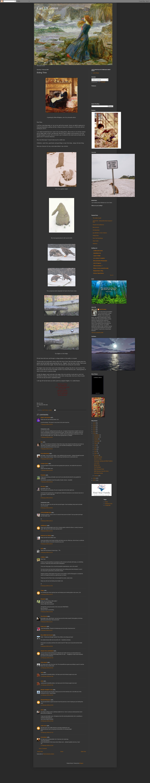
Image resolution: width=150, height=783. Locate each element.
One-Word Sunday (98, 473)
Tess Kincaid (44, 616)
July (95, 445)
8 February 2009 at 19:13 (47, 594)
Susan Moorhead (45, 453)
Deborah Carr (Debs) (46, 535)
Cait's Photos (96, 73)
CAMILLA (43, 557)
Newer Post (40, 751)
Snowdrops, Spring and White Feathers (103, 461)
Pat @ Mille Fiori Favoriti (47, 635)
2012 (94, 427)
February (96, 455)
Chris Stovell (44, 662)
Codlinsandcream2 (98, 250)
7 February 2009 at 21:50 (47, 458)
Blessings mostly (98, 457)
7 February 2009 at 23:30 (47, 470)
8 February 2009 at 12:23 (47, 552)
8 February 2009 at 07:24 (47, 531)
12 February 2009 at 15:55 (47, 705)
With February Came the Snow (101, 471)
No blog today (96, 230)
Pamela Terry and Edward (47, 651)
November (96, 437)
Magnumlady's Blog (98, 270)
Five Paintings (97, 467)
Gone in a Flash (98, 459)
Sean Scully (95, 241)
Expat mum (43, 626)
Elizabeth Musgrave (45, 699)
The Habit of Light (97, 218)
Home (61, 751)
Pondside (43, 475)
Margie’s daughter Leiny (47, 689)
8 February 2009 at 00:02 (47, 497)
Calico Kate (43, 725)
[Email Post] (55, 410)
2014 (94, 423)
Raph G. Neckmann (45, 417)
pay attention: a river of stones (100, 232)
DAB (42, 548)
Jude (42, 672)
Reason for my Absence (98, 224)
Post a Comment (43, 748)
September (97, 441)
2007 (94, 480)
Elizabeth (43, 599)
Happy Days (96, 235)
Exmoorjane (44, 737)
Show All (111, 275)
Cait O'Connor (47, 7)
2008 (94, 478)
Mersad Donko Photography (100, 260)
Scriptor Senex (44, 463)
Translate (103, 82)
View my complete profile (97, 332)
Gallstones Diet (108, 503)
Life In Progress (97, 263)
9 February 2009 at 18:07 (47, 630)
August (96, 443)
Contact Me (107, 505)
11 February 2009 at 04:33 (47, 667)
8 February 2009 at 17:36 (47, 585)
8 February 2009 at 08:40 (47, 544)
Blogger (81, 763)
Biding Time (97, 465)
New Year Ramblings (98, 238)
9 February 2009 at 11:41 (47, 621)
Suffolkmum (44, 525)
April (95, 451)
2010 (94, 431)
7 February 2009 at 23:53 (47, 482)
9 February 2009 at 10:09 (47, 611)
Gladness (95, 243)
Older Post (83, 751)
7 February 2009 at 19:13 (47, 448)
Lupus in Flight (96, 255)
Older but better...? (97, 265)
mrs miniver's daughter (99, 258)
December (96, 435)
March (95, 453)
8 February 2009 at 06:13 (47, 520)
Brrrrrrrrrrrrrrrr (96, 227)
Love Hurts (96, 463)
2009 (94, 433)
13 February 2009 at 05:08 (47, 721)
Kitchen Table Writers (98, 273)
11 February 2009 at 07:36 (47, 676)
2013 (94, 425)
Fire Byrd (43, 486)
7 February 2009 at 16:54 (47, 424)
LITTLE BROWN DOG (46, 512)
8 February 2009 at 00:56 (47, 507)
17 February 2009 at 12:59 (47, 745)
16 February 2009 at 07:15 (47, 732)
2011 (94, 429)
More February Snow (99, 469)
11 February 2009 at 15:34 (47, 695)
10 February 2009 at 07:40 (47, 657)
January (96, 475)
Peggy (42, 590)
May (95, 449)
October (96, 439)
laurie (42, 709)
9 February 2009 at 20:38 (47, 646)
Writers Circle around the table (100, 268)
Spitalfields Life (97, 253)
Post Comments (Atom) (48, 754)
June (95, 447)
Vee (42, 442)
